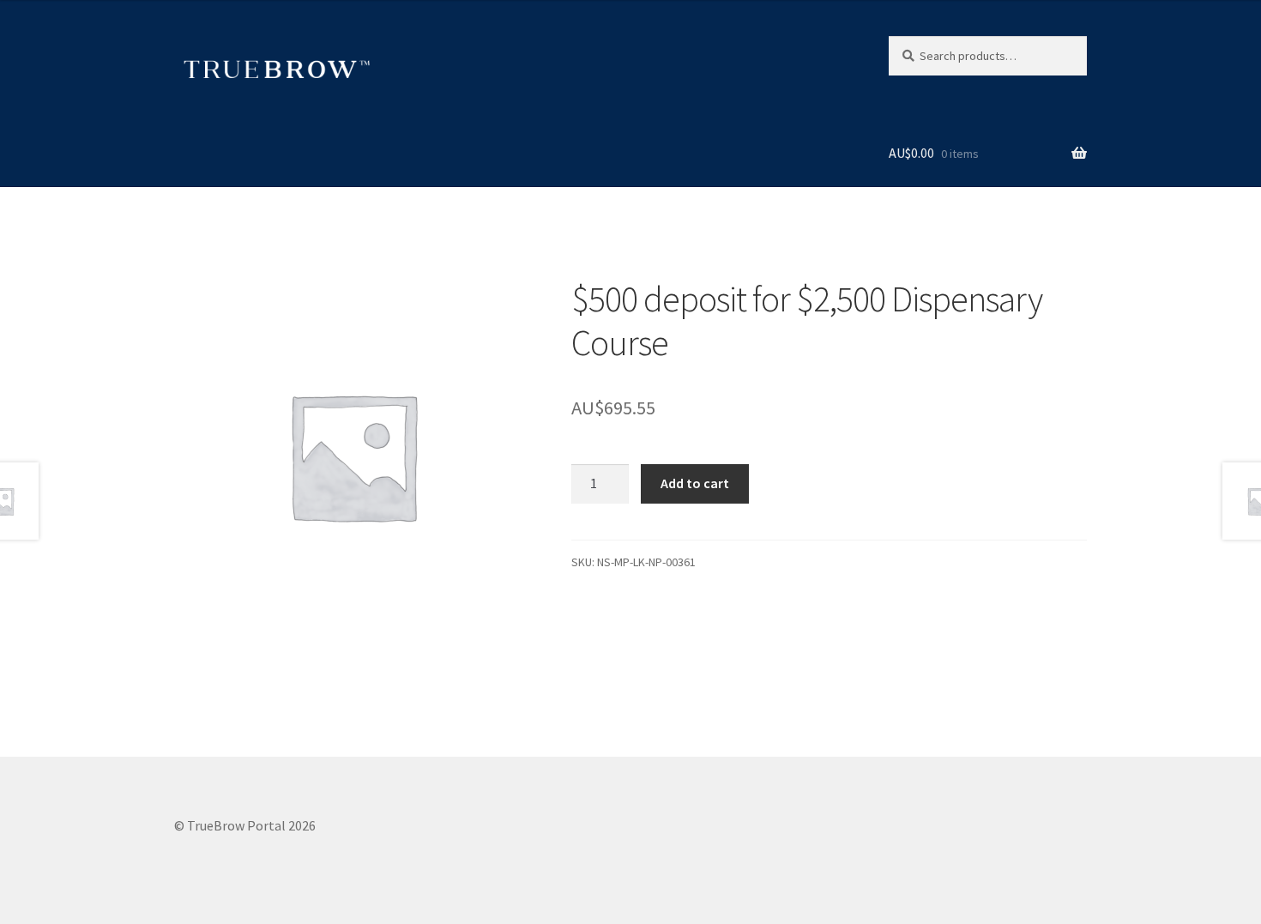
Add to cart (695, 483)
